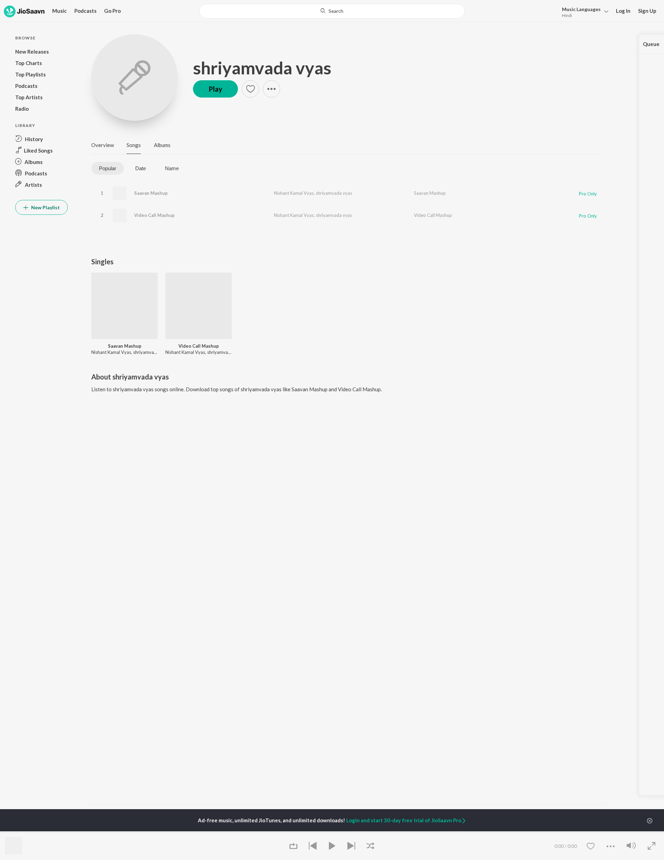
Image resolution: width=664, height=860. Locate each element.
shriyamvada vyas (262, 67)
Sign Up (647, 11)
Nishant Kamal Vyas (294, 193)
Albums (162, 145)
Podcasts (85, 11)
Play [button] (215, 89)
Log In (623, 11)
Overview (102, 145)
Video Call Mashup (154, 215)
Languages (581, 9)
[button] (583, 11)
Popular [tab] (107, 168)
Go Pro (112, 11)
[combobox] (332, 11)
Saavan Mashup (151, 193)
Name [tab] (172, 168)
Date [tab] (140, 168)
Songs (134, 145)
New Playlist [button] (45, 207)
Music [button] (59, 11)
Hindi (567, 15)
